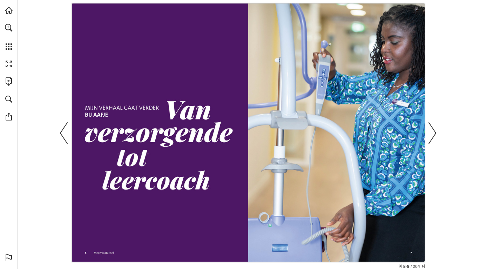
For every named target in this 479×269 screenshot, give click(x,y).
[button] (9, 27)
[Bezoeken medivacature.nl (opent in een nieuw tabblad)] (9, 10)
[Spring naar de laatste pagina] (423, 266)
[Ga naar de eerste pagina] (400, 266)
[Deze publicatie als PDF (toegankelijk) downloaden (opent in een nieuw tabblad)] (9, 81)
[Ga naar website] (104, 253)
